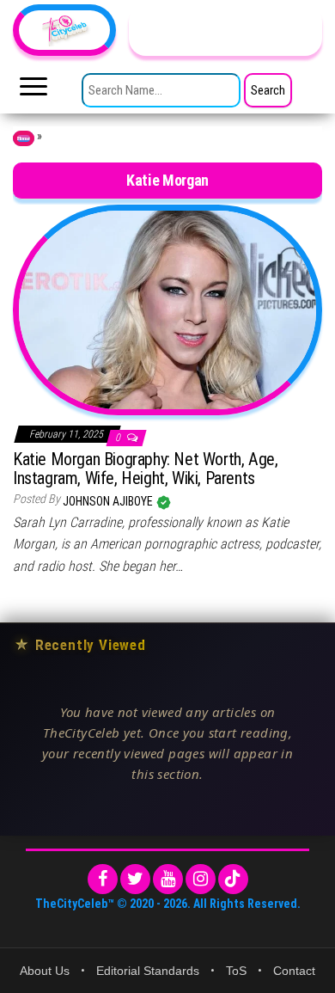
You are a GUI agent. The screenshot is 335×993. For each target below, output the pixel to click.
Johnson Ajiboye (109, 501)
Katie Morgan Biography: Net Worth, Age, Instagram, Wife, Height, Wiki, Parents (145, 468)
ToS (236, 971)
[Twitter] (135, 879)
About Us (45, 971)
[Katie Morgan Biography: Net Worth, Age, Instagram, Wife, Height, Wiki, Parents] (167, 309)
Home (23, 138)
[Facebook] (103, 879)
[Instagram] (201, 879)
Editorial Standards (147, 971)
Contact (294, 971)
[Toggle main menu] (33, 91)
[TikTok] (233, 879)
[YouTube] (168, 879)
